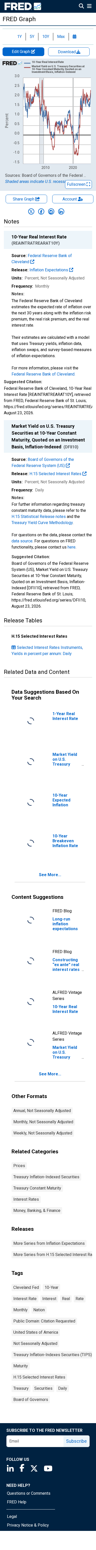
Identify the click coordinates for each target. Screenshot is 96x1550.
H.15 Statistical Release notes (39, 516)
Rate (80, 1298)
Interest (49, 1298)
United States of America (35, 1332)
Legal (12, 1516)
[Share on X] (31, 211)
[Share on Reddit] (51, 211)
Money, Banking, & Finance (36, 1210)
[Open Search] (81, 6)
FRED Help (16, 1502)
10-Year (51, 1287)
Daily (62, 1388)
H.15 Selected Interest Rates (55, 473)
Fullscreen (77, 184)
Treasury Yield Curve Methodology (42, 522)
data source (22, 541)
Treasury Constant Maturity (37, 1188)
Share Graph (24, 199)
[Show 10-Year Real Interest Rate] (48, 62)
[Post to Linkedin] (61, 211)
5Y (32, 36)
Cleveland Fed (26, 1287)
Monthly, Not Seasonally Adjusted (43, 1121)
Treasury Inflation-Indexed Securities (46, 1176)
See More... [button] (50, 874)
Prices (19, 1165)
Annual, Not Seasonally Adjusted (42, 1110)
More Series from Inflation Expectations (49, 1243)
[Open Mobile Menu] (89, 6)
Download (67, 51)
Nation (39, 1309)
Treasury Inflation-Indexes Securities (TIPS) (52, 1354)
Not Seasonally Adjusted (35, 1343)
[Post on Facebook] (41, 211)
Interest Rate (25, 1298)
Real (66, 1298)
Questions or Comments (28, 1493)
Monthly (20, 1309)
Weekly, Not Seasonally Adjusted (42, 1133)
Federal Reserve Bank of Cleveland (43, 374)
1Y (19, 36)
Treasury (21, 1388)
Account (69, 199)
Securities (43, 1388)
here (72, 547)
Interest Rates (26, 1199)
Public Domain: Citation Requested (44, 1321)
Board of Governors (30, 1399)
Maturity (20, 1366)
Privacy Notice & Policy (28, 1525)
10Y (45, 36)
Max (61, 36)
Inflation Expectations (49, 270)
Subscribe (76, 1441)
